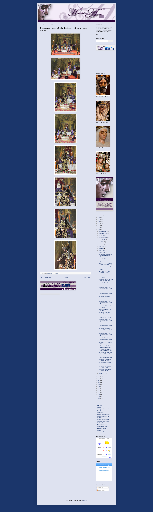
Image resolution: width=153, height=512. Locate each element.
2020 (99, 229)
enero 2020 (102, 373)
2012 (99, 390)
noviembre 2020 (103, 233)
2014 (99, 386)
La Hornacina (100, 423)
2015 (99, 384)
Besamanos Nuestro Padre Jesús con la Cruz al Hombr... (105, 268)
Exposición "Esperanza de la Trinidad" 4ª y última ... (105, 360)
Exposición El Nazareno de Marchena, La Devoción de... (105, 255)
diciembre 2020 (103, 231)
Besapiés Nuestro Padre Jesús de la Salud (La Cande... (104, 273)
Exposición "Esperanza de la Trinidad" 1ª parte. (105, 370)
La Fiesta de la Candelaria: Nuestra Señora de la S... (105, 346)
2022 (99, 225)
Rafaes (99, 430)
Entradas (100, 487)
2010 (99, 394)
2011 (99, 392)
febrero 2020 (102, 252)
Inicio (66, 277)
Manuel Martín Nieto (102, 424)
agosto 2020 (102, 240)
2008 (99, 398)
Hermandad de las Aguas (103, 414)
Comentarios (101, 490)
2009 (99, 396)
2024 (99, 221)
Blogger (85, 500)
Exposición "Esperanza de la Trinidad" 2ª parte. (105, 367)
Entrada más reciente (46, 277)
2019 (99, 376)
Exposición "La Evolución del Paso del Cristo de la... (106, 280)
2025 (99, 219)
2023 (99, 223)
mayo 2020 (101, 246)
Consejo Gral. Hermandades (104, 409)
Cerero (99, 407)
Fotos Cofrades (101, 410)
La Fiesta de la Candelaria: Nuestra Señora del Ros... (105, 350)
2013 (99, 388)
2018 (99, 378)
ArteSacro (99, 405)
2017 (99, 380)
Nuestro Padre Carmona (103, 426)
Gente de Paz (100, 412)
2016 (99, 382)
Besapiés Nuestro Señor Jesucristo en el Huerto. (105, 316)
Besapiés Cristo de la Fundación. (104, 276)
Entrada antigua (86, 277)
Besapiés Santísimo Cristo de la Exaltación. (106, 306)
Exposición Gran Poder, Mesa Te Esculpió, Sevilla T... (105, 284)
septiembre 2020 (103, 237)
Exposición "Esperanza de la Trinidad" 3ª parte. (105, 363)
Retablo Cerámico (101, 432)
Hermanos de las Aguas (103, 421)
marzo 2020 (102, 250)
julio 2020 (101, 242)
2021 (99, 227)
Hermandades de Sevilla (103, 419)
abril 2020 (101, 248)
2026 (99, 217)
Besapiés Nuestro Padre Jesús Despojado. (104, 313)
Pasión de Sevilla (101, 428)
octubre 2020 (102, 235)
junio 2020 (101, 244)
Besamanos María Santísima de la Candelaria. (105, 343)
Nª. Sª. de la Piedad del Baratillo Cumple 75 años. (105, 356)
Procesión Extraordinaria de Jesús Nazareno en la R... (105, 264)
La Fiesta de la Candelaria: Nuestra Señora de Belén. (105, 353)
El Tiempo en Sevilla (104, 438)
